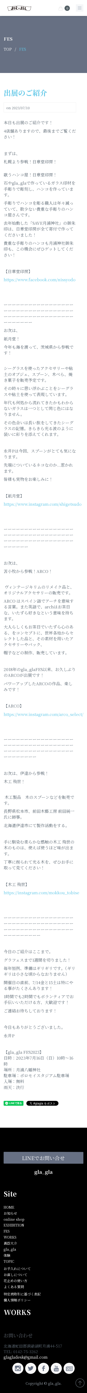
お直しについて (15, 1274)
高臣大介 (10, 1243)
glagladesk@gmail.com (26, 1357)
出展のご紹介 (25, 92)
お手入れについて (17, 1268)
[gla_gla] (19, 8)
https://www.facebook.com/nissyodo (39, 279)
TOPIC (9, 1261)
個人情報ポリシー (17, 1300)
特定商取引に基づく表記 (22, 1294)
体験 (7, 1255)
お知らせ (10, 1213)
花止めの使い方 (15, 1280)
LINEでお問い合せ (43, 1158)
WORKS (10, 1237)
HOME (9, 1207)
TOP (8, 49)
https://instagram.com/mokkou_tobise (41, 892)
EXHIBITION (14, 1225)
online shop (14, 1219)
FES (22, 49)
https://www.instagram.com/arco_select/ (43, 714)
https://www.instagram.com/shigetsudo (42, 504)
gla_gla (43, 1171)
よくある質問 (14, 1286)
